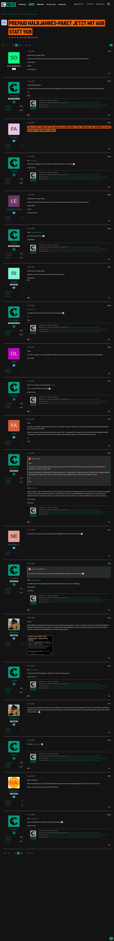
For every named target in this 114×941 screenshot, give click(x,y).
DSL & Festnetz (96, 105)
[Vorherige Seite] (3, 45)
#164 (109, 156)
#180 (109, 815)
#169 (109, 347)
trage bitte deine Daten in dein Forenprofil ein (84, 103)
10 (20, 45)
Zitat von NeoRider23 (38, 569)
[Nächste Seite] (30, 45)
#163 (109, 123)
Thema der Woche (55, 107)
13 (27, 45)
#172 (109, 453)
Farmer (34, 160)
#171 (109, 419)
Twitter (81, 107)
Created (64, 107)
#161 (109, 51)
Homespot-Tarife (85, 105)
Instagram (89, 107)
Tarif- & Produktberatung (71, 105)
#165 (109, 195)
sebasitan (35, 670)
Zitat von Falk (35, 459)
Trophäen (8, 108)
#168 (109, 305)
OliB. (53, 385)
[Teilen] (111, 45)
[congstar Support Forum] (8, 4)
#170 (109, 381)
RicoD (32, 309)
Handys (104, 105)
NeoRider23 (36, 580)
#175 (109, 618)
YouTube (98, 107)
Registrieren (100, 4)
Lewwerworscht (38, 232)
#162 (109, 81)
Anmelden (90, 4)
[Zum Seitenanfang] (111, 938)
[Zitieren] (109, 73)
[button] (79, 4)
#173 (109, 530)
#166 (109, 228)
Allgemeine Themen (54, 105)
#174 (109, 563)
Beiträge (7, 110)
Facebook (73, 107)
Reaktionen (8, 106)
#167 (109, 267)
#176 (109, 666)
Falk (34, 488)
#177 (109, 704)
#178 (109, 740)
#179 (109, 776)
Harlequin (35, 818)
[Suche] (109, 4)
